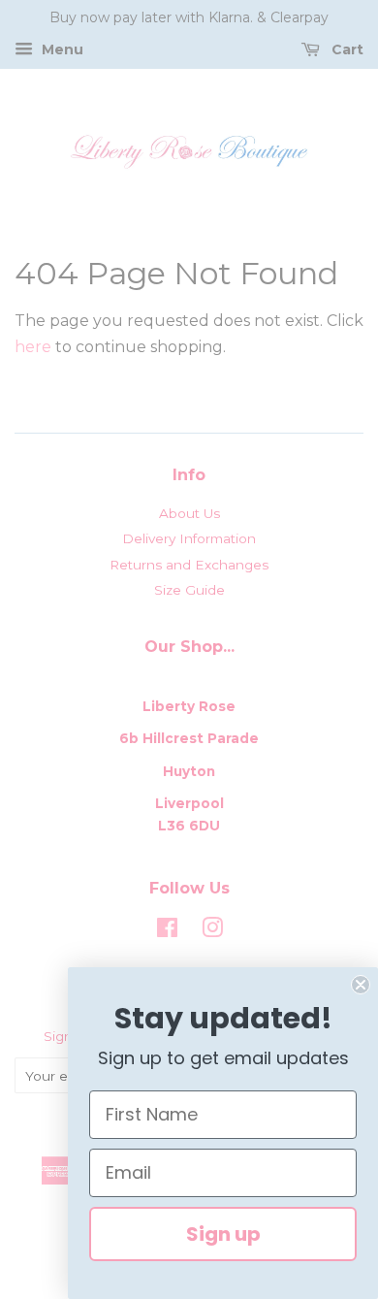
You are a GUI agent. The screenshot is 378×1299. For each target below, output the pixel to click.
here (33, 347)
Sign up (223, 1234)
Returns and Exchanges (189, 564)
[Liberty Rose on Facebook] (167, 931)
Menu (60, 49)
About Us (189, 513)
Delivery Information (189, 538)
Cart (345, 49)
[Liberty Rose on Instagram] (212, 931)
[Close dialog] (360, 984)
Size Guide (189, 590)
